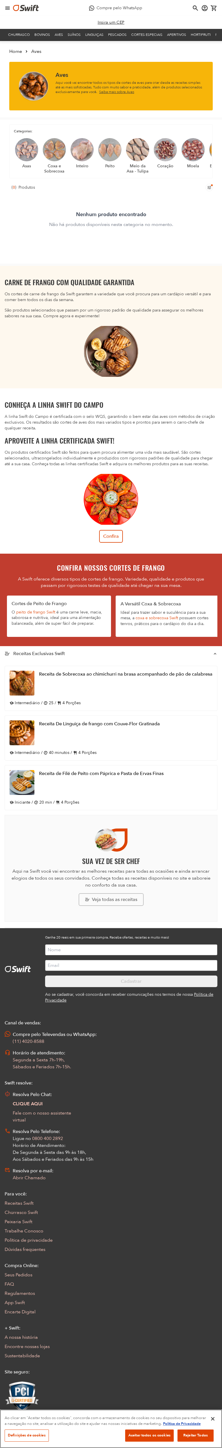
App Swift (15, 1302)
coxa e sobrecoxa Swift (157, 618)
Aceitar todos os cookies (149, 1435)
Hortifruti (201, 34)
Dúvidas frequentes (25, 1249)
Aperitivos (176, 34)
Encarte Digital (20, 1312)
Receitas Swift (19, 1203)
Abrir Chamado (29, 1178)
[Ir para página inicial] (26, 8)
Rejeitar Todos (195, 1435)
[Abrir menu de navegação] (7, 8)
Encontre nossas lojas (27, 1346)
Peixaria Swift (18, 1222)
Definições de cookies (27, 1435)
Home (15, 51)
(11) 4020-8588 (28, 1041)
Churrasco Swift (21, 1212)
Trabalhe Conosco (24, 1231)
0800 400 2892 (47, 1138)
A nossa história (21, 1337)
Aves (59, 34)
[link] (111, 22)
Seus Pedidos (18, 1275)
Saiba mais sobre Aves (116, 92)
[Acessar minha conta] (204, 8)
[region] (111, 1429)
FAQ (9, 1284)
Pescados (117, 34)
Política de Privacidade (182, 1423)
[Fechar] (212, 1418)
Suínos (74, 34)
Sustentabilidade (22, 1356)
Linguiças (94, 34)
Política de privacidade (29, 1240)
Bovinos (42, 34)
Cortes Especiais (146, 34)
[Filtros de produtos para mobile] (209, 187)
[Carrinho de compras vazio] (213, 8)
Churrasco (19, 34)
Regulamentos (20, 1293)
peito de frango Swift (35, 612)
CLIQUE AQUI (28, 1104)
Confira (111, 536)
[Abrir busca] (195, 8)
